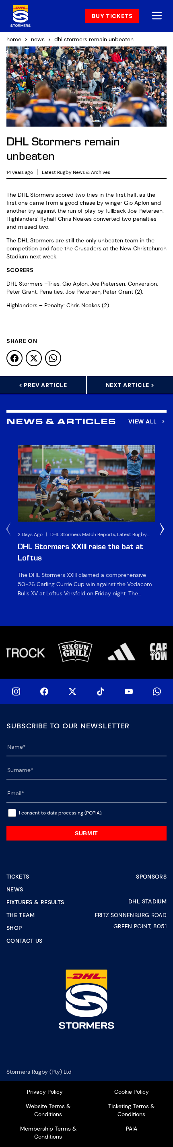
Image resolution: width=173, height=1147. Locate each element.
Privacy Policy (45, 1091)
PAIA (131, 1128)
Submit (86, 833)
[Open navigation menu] (157, 16)
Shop (14, 927)
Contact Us (24, 940)
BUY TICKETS (112, 16)
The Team (20, 915)
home (13, 39)
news (38, 39)
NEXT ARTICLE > (130, 385)
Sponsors (151, 876)
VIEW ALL (142, 421)
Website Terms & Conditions (48, 1110)
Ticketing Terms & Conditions (131, 1110)
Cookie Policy (131, 1091)
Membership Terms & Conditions (48, 1132)
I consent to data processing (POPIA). (60, 813)
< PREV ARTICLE (43, 385)
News (14, 889)
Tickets (17, 876)
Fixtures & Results (35, 902)
